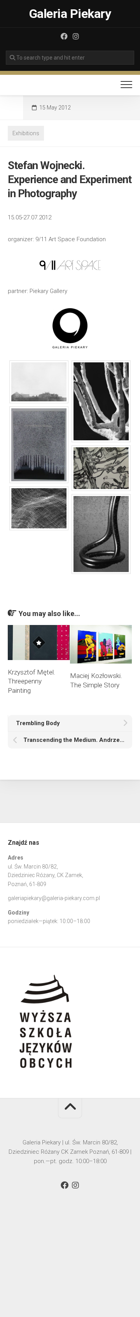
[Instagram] (75, 36)
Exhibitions (25, 133)
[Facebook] (64, 36)
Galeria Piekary (70, 13)
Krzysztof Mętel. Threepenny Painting (31, 681)
